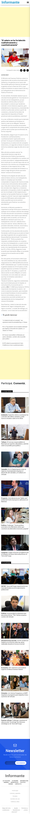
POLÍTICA (23, 782)
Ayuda (16, 808)
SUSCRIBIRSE (20, 763)
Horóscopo (15, 790)
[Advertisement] (15, 22)
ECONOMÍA (15, 781)
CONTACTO (18, 784)
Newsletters (16, 810)
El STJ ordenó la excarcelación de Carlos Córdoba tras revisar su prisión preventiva (12, 344)
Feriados (15, 796)
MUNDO (11, 784)
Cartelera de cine (15, 799)
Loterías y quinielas (15, 793)
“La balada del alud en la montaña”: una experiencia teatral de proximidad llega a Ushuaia (14, 321)
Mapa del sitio (6, 808)
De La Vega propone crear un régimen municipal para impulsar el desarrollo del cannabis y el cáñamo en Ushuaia (14, 328)
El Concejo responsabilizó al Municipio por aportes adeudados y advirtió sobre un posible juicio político (13, 336)
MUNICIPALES (14, 782)
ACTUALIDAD (6, 781)
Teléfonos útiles (15, 801)
